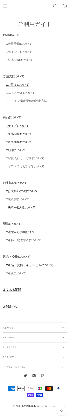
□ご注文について (17, 84)
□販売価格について (19, 142)
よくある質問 (12, 289)
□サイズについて (17, 125)
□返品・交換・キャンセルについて (29, 265)
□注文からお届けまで (20, 232)
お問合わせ (10, 306)
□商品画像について (19, 133)
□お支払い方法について (22, 191)
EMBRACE (29, 406)
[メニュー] (5, 6)
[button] (55, 6)
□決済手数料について (20, 207)
